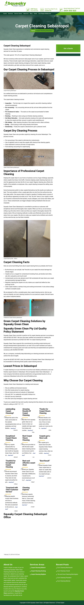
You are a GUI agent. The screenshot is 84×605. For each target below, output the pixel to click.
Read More (13, 428)
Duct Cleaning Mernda (63, 581)
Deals (35, 13)
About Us (25, 13)
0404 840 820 (72, 10)
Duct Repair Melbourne (44, 13)
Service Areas (18, 13)
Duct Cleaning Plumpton (64, 577)
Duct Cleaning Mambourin (65, 567)
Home (5, 13)
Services (10, 13)
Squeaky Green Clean (36, 602)
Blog (31, 13)
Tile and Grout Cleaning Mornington (67, 574)
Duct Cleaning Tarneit (63, 571)
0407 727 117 (19, 404)
